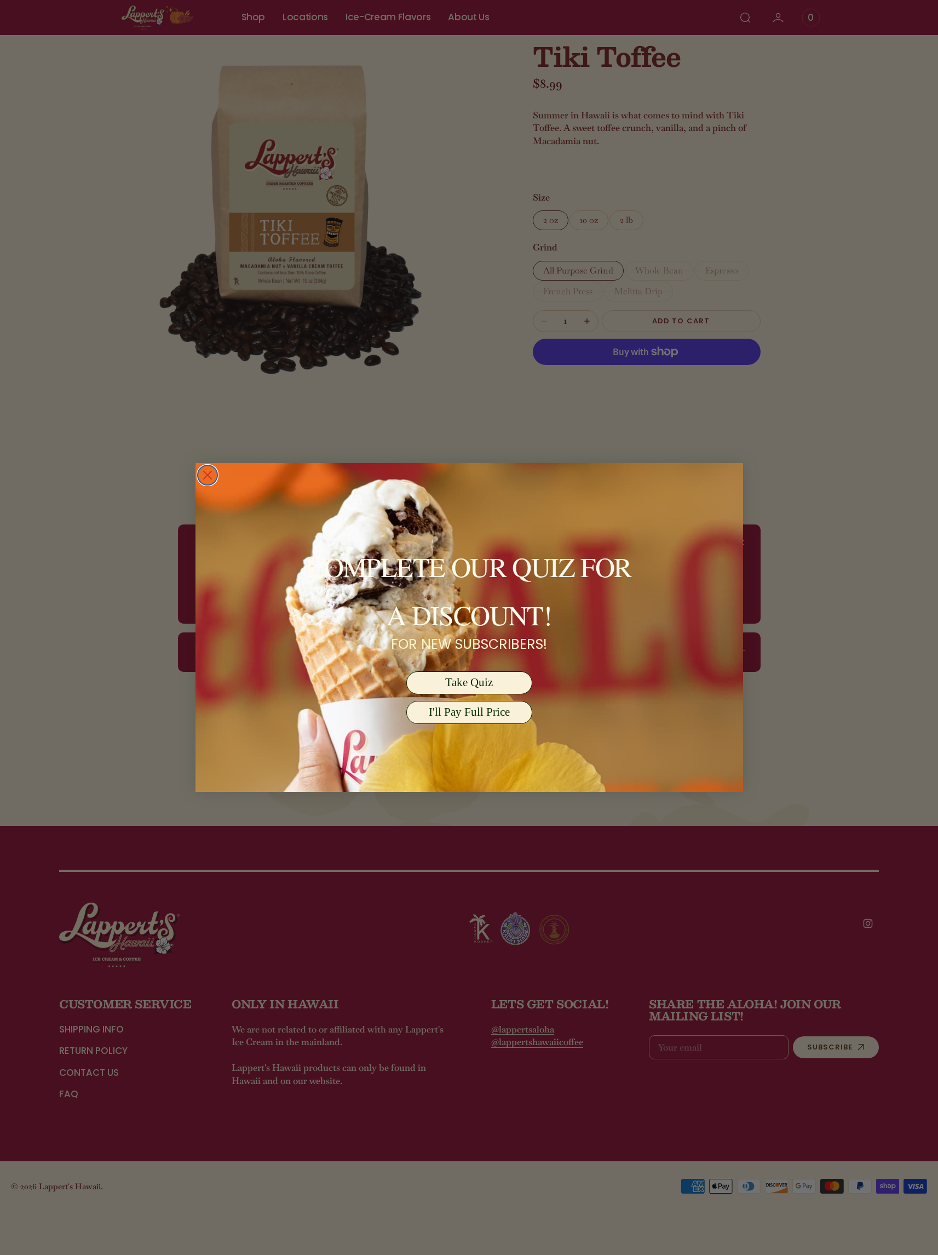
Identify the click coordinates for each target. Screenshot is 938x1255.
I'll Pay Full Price (469, 711)
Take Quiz (469, 682)
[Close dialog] (207, 475)
